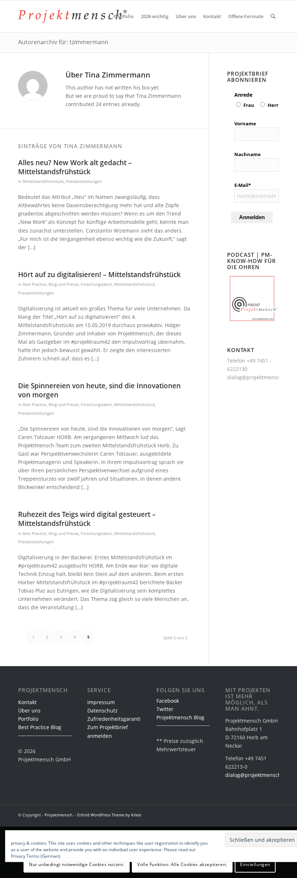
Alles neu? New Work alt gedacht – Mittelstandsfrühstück (75, 167)
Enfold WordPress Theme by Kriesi (109, 815)
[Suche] (273, 16)
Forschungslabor (96, 284)
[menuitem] (123, 16)
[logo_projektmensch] (72, 16)
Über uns (29, 710)
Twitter (164, 709)
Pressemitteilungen (84, 181)
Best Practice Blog (39, 727)
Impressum (101, 702)
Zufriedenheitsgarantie (115, 718)
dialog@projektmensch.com (260, 377)
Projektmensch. (59, 815)
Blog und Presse (64, 284)
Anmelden (252, 217)
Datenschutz (102, 710)
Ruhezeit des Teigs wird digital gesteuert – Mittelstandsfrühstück (87, 519)
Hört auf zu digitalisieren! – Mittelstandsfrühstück (99, 274)
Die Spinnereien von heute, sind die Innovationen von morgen (99, 390)
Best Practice (34, 284)
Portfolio (28, 718)
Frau (248, 105)
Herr (273, 105)
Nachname (247, 154)
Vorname (245, 123)
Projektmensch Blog (180, 717)
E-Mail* (242, 185)
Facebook (167, 700)
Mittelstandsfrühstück (43, 181)
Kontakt (27, 702)
